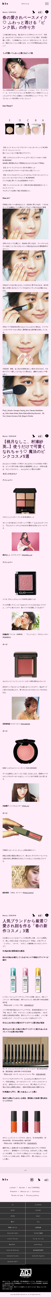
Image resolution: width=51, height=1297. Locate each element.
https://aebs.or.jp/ (7, 1289)
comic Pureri (12, 1239)
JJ (13, 1205)
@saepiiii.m (7, 637)
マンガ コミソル (38, 1239)
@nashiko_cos (27, 555)
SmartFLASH (12, 1233)
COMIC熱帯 (38, 1233)
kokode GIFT (13, 1261)
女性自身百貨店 (38, 1250)
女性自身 (38, 1227)
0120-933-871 (32, 1143)
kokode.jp (38, 1244)
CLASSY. (38, 1205)
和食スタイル (12, 1227)
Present (13, 1191)
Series (22, 1187)
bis (38, 1222)
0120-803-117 (29, 1005)
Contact (36, 1191)
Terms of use (17, 1195)
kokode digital (38, 1256)
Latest (13, 1187)
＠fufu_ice (25, 806)
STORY (38, 1210)
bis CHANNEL (34, 1187)
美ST (13, 1222)
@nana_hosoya (28, 893)
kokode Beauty (13, 1250)
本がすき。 (12, 1244)
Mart (38, 1216)
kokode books (13, 1256)
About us (25, 1191)
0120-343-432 (40, 1074)
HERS (13, 1216)
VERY (13, 1210)
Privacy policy (32, 1195)
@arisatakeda (25, 724)
